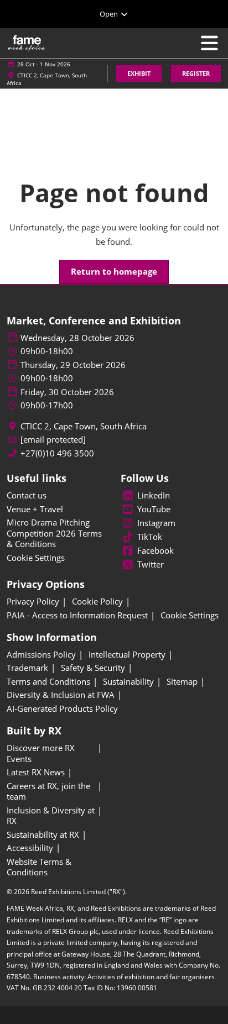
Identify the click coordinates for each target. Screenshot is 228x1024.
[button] (139, 74)
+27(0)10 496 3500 (57, 453)
